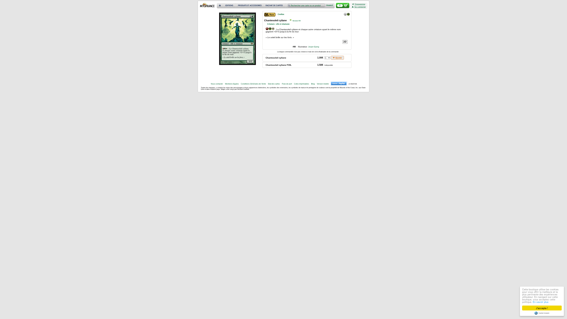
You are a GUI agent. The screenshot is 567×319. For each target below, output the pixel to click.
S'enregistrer (360, 4)
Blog (313, 84)
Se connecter (360, 7)
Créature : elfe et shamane (278, 24)
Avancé (329, 5)
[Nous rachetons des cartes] (275, 5)
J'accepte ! (542, 308)
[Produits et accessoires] (250, 5)
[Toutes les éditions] (229, 5)
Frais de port (287, 84)
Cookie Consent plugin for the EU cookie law (542, 313)
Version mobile (323, 84)
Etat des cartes (274, 84)
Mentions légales (232, 84)
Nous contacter (217, 84)
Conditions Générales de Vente (253, 84)
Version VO (297, 21)
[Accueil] (220, 5)
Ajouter (338, 58)
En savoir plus (541, 302)
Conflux (281, 14)
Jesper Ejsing (313, 47)
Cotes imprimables (301, 84)
